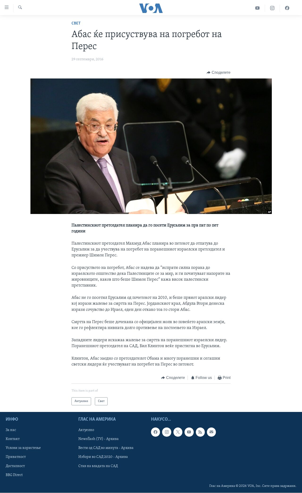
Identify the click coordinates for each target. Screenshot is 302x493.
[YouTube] (257, 8)
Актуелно (86, 430)
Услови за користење (23, 448)
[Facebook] (287, 8)
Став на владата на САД (98, 466)
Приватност (16, 457)
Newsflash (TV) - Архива (98, 439)
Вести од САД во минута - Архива (106, 448)
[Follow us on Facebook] (155, 432)
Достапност (15, 466)
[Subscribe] (211, 432)
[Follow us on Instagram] (166, 432)
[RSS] (200, 432)
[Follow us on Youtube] (189, 432)
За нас (11, 430)
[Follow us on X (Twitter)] (177, 432)
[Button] (219, 73)
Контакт (13, 439)
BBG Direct (14, 475)
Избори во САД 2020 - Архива (103, 457)
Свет (76, 23)
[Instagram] (272, 8)
